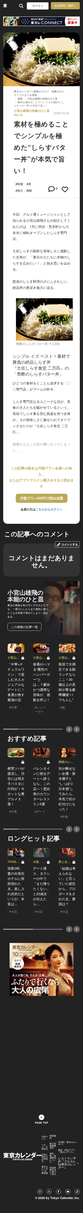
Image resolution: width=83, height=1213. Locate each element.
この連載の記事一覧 (24, 627)
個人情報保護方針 (53, 1145)
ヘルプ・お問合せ (45, 1147)
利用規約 (53, 1137)
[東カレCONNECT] (41, 21)
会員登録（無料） (65, 5)
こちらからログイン (49, 509)
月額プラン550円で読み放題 (41, 498)
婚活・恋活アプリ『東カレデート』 (66, 1151)
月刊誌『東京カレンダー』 (67, 1143)
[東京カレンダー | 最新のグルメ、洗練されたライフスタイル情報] (5, 6)
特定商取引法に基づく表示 (53, 1171)
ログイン (37, 5)
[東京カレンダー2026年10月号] (41, 969)
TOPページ (45, 1138)
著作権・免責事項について (53, 1157)
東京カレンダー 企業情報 (45, 1170)
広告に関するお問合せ (45, 1157)
